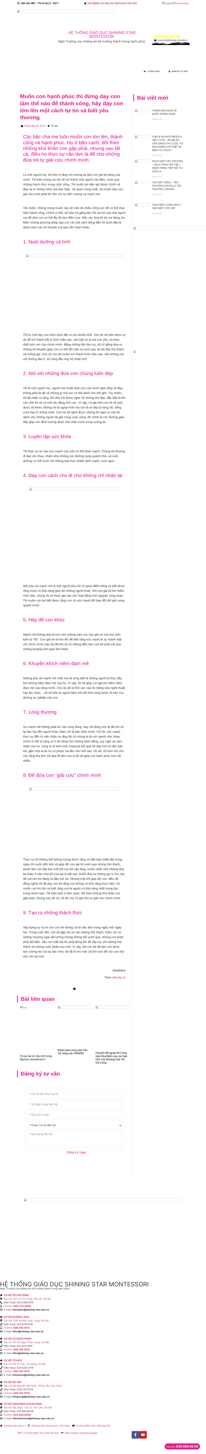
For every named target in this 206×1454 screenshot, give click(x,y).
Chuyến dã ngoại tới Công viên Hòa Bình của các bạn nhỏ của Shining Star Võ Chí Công (111, 1057)
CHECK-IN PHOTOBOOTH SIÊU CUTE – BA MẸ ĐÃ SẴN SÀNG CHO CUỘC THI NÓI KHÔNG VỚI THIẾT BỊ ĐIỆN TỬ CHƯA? (167, 143)
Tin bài (54, 125)
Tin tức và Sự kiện (77, 71)
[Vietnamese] (181, 3)
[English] (167, 3)
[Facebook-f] (135, 1435)
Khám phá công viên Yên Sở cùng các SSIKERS (72, 1052)
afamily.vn (119, 977)
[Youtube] (143, 1435)
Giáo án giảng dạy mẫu (102, 71)
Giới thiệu (22, 71)
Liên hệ (120, 71)
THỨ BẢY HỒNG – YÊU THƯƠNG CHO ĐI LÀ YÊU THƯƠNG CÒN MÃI (167, 186)
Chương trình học (40, 71)
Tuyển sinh (59, 71)
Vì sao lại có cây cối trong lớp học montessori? (36, 1057)
